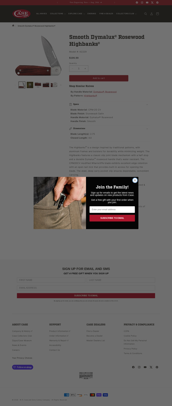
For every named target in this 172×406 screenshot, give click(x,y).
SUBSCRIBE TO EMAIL (112, 218)
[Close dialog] (135, 180)
